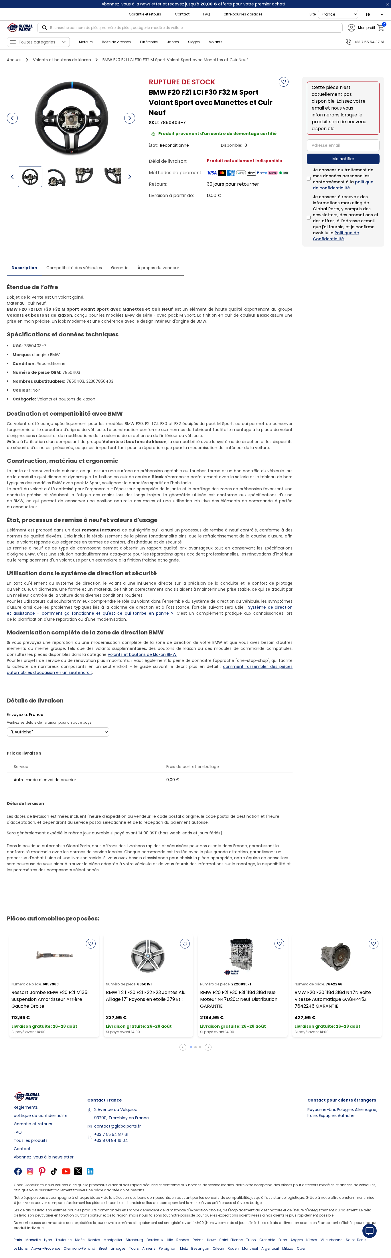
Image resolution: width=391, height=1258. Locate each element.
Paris (18, 1239)
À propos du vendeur (158, 268)
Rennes (182, 1239)
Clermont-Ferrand (79, 1248)
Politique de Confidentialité (336, 236)
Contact (182, 14)
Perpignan (168, 1248)
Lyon (48, 1239)
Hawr (211, 1239)
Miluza (287, 1248)
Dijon (283, 1239)
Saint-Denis (356, 1239)
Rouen (233, 1248)
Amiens (148, 1248)
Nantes (94, 1239)
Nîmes (311, 1239)
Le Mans (21, 1248)
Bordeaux (155, 1239)
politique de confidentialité (343, 185)
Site (312, 14)
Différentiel (149, 41)
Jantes (173, 41)
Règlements (26, 1107)
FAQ (206, 14)
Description (24, 268)
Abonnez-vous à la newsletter (44, 1157)
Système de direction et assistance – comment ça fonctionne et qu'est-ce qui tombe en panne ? (150, 610)
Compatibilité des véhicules (74, 268)
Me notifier (343, 159)
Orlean (218, 1248)
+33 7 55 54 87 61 (111, 1134)
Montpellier (113, 1239)
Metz (184, 1248)
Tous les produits (31, 1140)
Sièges (194, 41)
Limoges (118, 1248)
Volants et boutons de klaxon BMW (142, 654)
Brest (103, 1248)
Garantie (120, 268)
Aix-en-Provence (45, 1248)
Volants (215, 41)
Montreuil (250, 1248)
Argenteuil (270, 1248)
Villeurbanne (331, 1239)
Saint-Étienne (231, 1239)
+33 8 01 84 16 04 (111, 1140)
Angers (297, 1239)
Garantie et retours (145, 14)
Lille (170, 1239)
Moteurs (86, 41)
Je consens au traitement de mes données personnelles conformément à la (343, 179)
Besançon (200, 1248)
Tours (134, 1248)
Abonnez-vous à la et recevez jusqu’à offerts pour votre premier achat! (193, 4)
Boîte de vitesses (116, 41)
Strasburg (134, 1239)
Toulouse (64, 1239)
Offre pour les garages (243, 14)
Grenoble (267, 1239)
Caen (302, 1248)
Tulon (251, 1239)
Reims (198, 1239)
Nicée (79, 1239)
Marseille (33, 1239)
